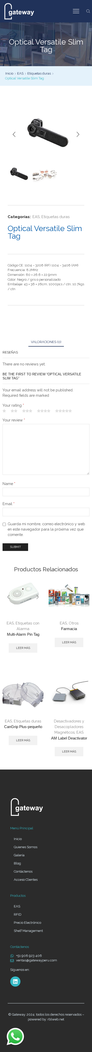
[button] (14, 134)
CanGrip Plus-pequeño (23, 727)
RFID (17, 914)
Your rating (13, 405)
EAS (20, 73)
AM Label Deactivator (69, 738)
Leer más (23, 648)
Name (9, 483)
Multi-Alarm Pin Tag (23, 634)
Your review (14, 420)
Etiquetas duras (39, 73)
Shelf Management (28, 931)
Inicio (9, 73)
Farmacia (69, 629)
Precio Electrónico (27, 923)
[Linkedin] (15, 981)
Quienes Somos (25, 847)
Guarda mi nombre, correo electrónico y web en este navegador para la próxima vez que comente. (46, 529)
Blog (17, 863)
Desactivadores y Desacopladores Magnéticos (69, 726)
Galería (19, 855)
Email (9, 504)
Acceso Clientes (26, 880)
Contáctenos (23, 871)
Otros (73, 623)
